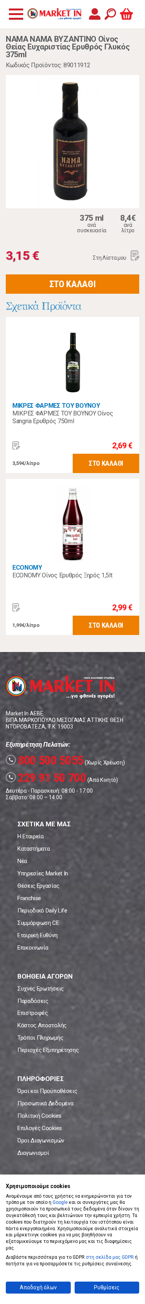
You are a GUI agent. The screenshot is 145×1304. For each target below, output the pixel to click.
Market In (54, 14)
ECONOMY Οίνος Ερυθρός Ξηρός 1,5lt (62, 575)
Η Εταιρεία (30, 836)
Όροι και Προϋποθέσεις (47, 1091)
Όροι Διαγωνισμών (40, 1140)
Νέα (22, 861)
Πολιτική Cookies (39, 1115)
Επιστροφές (32, 1012)
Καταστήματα (33, 848)
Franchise (29, 898)
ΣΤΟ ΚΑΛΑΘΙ (72, 284)
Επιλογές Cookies (39, 1128)
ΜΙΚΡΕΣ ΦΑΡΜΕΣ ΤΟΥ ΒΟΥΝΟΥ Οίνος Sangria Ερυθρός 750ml (62, 417)
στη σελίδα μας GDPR (110, 1257)
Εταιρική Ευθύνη (37, 935)
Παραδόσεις (32, 1001)
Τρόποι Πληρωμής (40, 1037)
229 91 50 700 (47, 777)
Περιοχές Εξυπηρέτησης (47, 1050)
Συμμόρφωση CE (38, 922)
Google (60, 1202)
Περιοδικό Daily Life (42, 910)
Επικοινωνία (32, 947)
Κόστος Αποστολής (42, 1025)
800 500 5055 (46, 760)
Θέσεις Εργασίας (38, 885)
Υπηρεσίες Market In (42, 873)
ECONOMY (27, 567)
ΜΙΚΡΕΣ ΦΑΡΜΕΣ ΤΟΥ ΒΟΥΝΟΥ (56, 405)
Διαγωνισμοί (33, 1152)
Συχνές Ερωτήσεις (40, 988)
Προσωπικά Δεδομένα (45, 1103)
